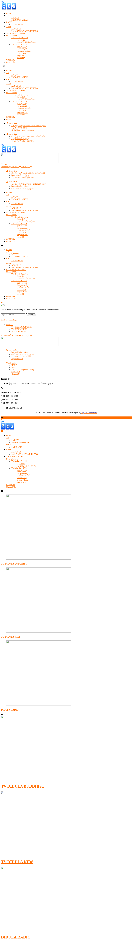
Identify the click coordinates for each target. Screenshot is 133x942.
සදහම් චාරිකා (17, 359)
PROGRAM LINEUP (19, 20)
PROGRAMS (11, 35)
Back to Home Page (9, 320)
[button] (66, 66)
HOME (9, 13)
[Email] (2, 431)
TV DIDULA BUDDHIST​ (22, 786)
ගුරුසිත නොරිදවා (24, 51)
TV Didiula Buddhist (19, 38)
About (8, 27)
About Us (15, 367)
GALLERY (10, 60)
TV (7, 15)
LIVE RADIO (17, 24)
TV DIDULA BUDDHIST (14, 563)
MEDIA (9, 325)
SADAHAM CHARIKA (16, 33)
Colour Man (21, 53)
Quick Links (11, 363)
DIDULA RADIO (10, 710)
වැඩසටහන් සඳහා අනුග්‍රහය (22, 130)
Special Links (11, 350)
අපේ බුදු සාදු (22, 47)
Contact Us (10, 62)
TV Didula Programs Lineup (22, 369)
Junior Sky (21, 58)
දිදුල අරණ (21, 40)
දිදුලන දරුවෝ (22, 49)
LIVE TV (15, 18)
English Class (22, 55)
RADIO (9, 22)
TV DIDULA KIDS (19, 44)
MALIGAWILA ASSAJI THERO (24, 31)
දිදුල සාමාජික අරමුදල (20, 128)
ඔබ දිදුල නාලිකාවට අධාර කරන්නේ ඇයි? (28, 126)
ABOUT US (16, 29)
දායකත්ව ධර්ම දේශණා (26, 42)
